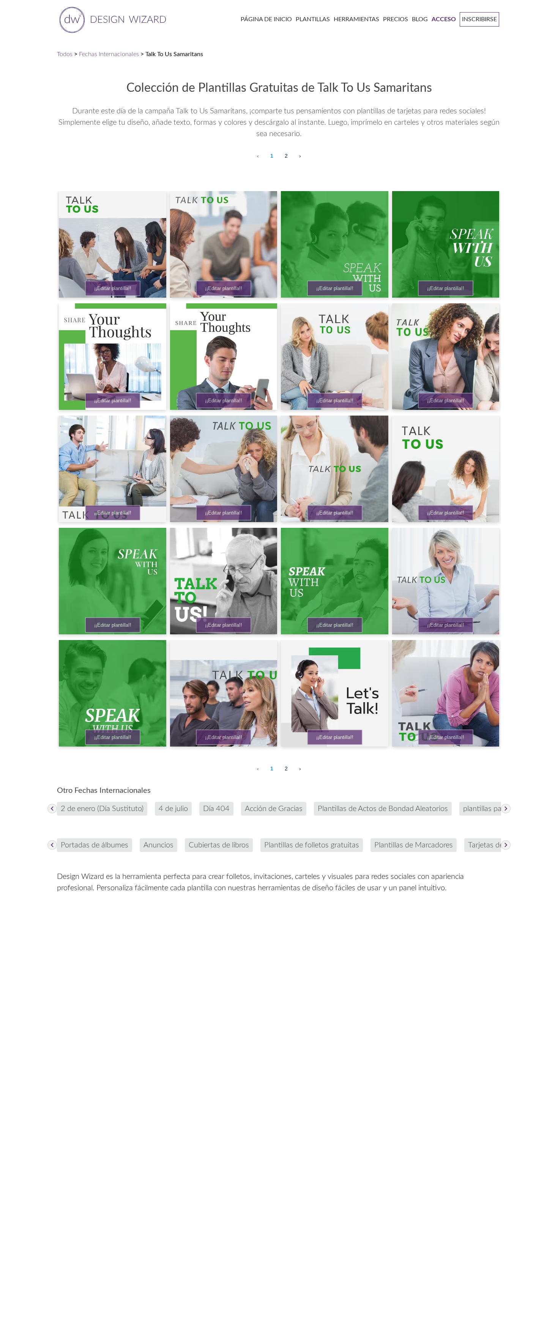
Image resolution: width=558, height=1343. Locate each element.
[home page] (111, 19)
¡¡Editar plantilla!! (112, 288)
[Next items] (506, 808)
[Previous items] (52, 808)
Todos (65, 54)
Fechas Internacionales (109, 54)
